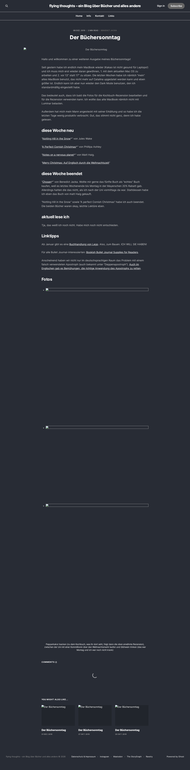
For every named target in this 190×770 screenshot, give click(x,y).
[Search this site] (6, 6)
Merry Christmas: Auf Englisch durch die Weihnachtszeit (75, 162)
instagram (104, 756)
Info (89, 15)
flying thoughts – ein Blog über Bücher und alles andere (95, 6)
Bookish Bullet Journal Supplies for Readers (112, 252)
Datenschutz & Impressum (83, 756)
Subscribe (176, 5)
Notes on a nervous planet (58, 154)
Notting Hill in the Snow (56, 138)
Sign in (161, 5)
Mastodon (118, 756)
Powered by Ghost (175, 756)
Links (111, 15)
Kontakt (99, 15)
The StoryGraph (134, 756)
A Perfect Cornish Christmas (59, 146)
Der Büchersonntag (54, 730)
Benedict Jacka (109, 30)
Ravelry (149, 756)
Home (79, 15)
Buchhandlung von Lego (83, 244)
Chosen (47, 181)
